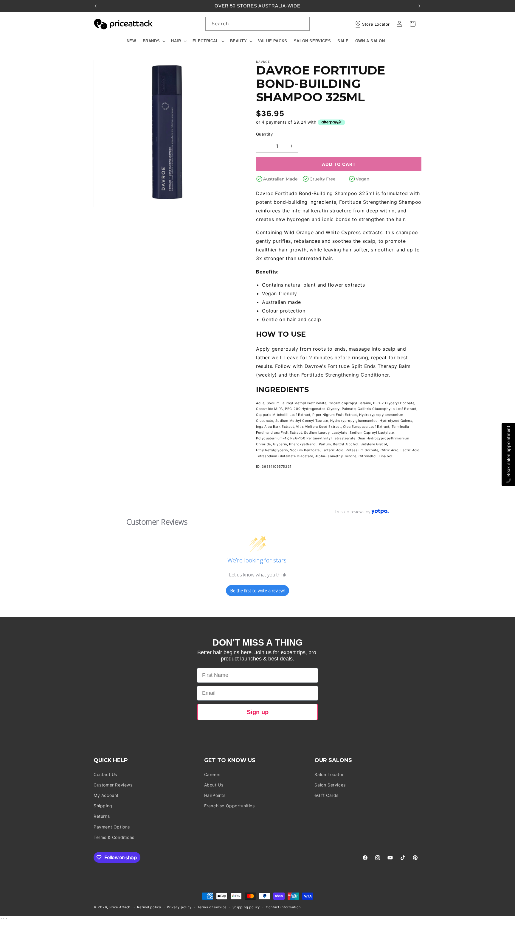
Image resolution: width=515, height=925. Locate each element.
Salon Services (329, 784)
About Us (214, 784)
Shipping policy (246, 907)
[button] (153, 41)
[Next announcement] (419, 6)
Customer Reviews (113, 784)
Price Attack (119, 907)
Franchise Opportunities (229, 805)
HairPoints (215, 795)
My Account (106, 795)
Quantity (264, 134)
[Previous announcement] (95, 6)
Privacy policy (179, 907)
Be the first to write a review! (257, 590)
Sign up (258, 712)
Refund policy (149, 907)
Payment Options (112, 826)
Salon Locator (329, 774)
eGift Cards (326, 795)
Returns (102, 816)
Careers (212, 774)
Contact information (283, 907)
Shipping (103, 805)
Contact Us (105, 774)
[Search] (302, 23)
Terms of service (212, 907)
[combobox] (257, 23)
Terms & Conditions (114, 837)
